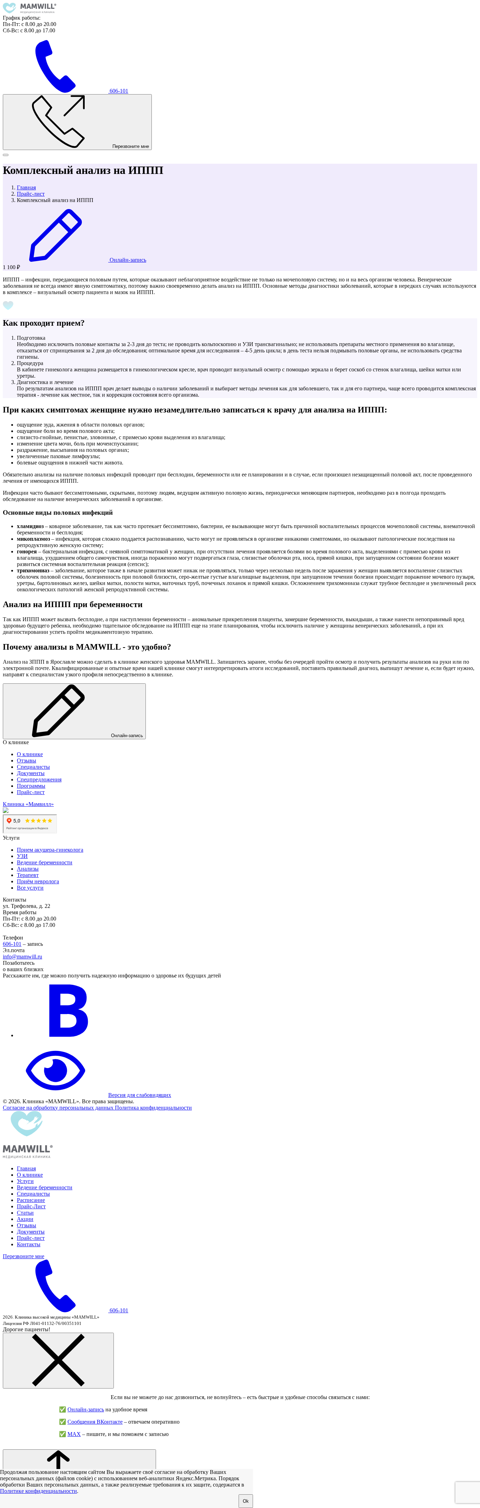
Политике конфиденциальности (38, 1491)
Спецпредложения (39, 779)
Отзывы (26, 760)
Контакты (28, 1244)
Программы (31, 786)
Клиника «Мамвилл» (28, 804)
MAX (74, 1434)
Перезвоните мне (23, 1256)
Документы (31, 773)
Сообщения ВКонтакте (95, 1422)
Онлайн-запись (85, 1409)
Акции (25, 1219)
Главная (26, 1168)
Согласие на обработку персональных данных (59, 1108)
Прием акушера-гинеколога (50, 850)
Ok (246, 1501)
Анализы (28, 869)
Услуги (25, 1181)
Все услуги (30, 888)
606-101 (12, 944)
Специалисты (33, 767)
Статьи (25, 1213)
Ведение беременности (44, 862)
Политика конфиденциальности (153, 1108)
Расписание (31, 1200)
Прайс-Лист (31, 1206)
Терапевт (28, 875)
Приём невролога (38, 881)
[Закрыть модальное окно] (58, 1361)
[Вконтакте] (69, 1035)
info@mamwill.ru (22, 957)
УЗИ (22, 856)
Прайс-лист (31, 792)
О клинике (30, 754)
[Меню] (5, 155)
